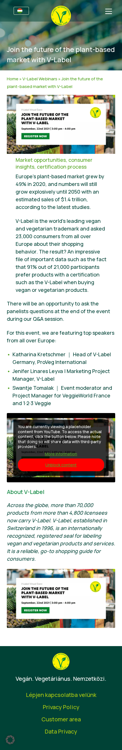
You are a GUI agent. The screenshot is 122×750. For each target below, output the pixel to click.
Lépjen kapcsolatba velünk (61, 695)
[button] (10, 740)
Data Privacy (61, 731)
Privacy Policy (61, 707)
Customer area (61, 719)
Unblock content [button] (61, 465)
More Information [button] (61, 453)
